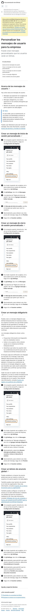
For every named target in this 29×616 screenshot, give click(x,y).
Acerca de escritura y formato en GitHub (13, 128)
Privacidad (21, 608)
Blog (22, 610)
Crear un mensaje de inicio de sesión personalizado (14, 134)
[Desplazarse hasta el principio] (25, 612)
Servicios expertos (15, 610)
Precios (8, 610)
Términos (15, 608)
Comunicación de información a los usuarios (15, 12)
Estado (3, 610)
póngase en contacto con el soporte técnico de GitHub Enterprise (14, 32)
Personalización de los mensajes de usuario (15, 14)
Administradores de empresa (11, 9)
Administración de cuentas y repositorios (14, 11)
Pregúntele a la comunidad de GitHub (12, 595)
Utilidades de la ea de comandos (16, 498)
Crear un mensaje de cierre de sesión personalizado (13, 224)
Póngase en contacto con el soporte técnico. (14, 597)
